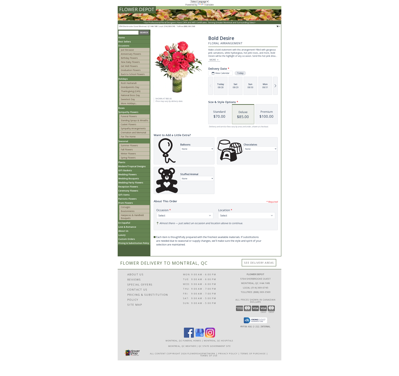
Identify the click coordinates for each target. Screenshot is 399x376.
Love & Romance (127, 226)
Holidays (123, 78)
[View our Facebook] (189, 336)
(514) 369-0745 (170, 26)
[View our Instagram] (210, 336)
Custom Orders (126, 239)
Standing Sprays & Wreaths (134, 120)
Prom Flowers (125, 202)
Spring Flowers (128, 157)
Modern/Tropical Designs (132, 166)
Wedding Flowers (127, 174)
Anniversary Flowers (131, 53)
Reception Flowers (128, 186)
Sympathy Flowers (128, 112)
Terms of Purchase (253, 353)
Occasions (123, 45)
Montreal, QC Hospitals (218, 340)
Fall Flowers (127, 149)
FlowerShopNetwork (201, 353)
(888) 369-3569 (189, 26)
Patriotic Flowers (127, 198)
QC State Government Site (215, 346)
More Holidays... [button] (129, 103)
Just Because (127, 49)
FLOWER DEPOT (136, 9)
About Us (123, 230)
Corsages (125, 207)
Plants (121, 162)
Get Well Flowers (129, 66)
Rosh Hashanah (129, 83)
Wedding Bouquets (128, 178)
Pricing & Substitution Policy (133, 243)
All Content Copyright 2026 (168, 353)
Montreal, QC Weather (182, 346)
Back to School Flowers (133, 74)
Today (240, 73)
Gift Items (124, 194)
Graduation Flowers (131, 70)
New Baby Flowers (130, 62)
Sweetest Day (128, 99)
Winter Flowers (128, 153)
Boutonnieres (128, 211)
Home (121, 37)
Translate (209, 4)
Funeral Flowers (129, 116)
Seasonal (123, 141)
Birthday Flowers (129, 57)
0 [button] (279, 26)
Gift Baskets (125, 170)
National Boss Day (130, 95)
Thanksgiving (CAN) (130, 91)
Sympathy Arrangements (133, 128)
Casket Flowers (128, 124)
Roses (121, 108)
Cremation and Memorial (133, 132)
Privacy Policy (228, 353)
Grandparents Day (130, 87)
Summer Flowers (129, 145)
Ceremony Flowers (128, 190)
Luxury (122, 234)
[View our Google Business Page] (199, 336)
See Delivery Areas (259, 262)
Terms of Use (209, 355)
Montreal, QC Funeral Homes (183, 340)
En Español (124, 222)
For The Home (128, 136)
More (212, 59)
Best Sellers (124, 41)
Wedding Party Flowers (130, 182)
